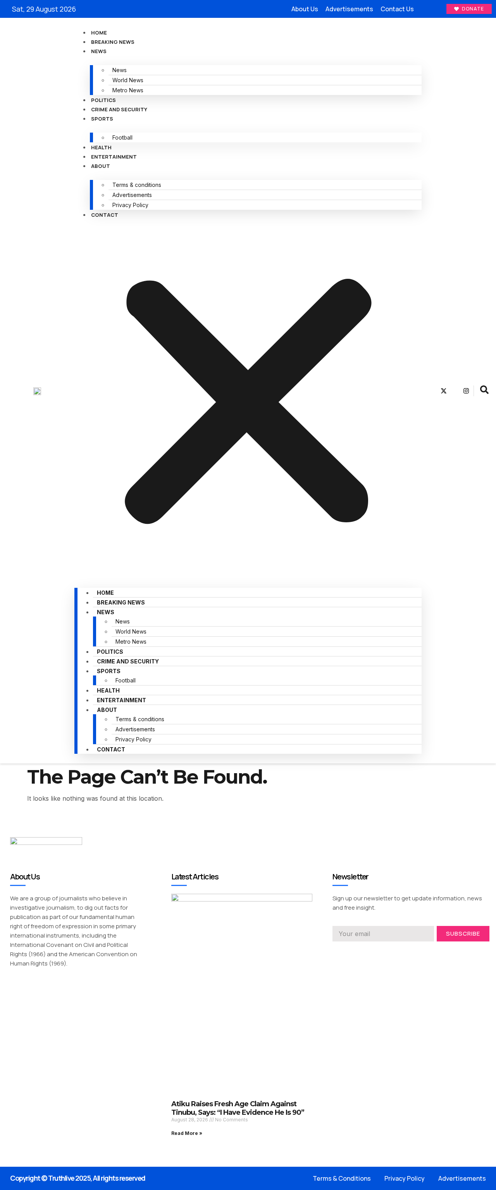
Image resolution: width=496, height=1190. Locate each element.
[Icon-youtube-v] (455, 391)
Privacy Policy (130, 205)
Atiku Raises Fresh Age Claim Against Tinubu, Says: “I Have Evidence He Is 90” (237, 1108)
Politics (103, 100)
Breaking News (112, 41)
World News (127, 80)
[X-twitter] (444, 391)
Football (122, 137)
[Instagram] (466, 391)
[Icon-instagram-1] (363, 952)
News (99, 51)
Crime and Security (119, 109)
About (100, 165)
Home (99, 32)
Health (101, 147)
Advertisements (132, 195)
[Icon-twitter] (349, 952)
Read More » (186, 1133)
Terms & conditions (136, 184)
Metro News (127, 90)
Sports (102, 118)
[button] (248, 398)
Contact (104, 214)
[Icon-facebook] (432, 391)
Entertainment (114, 156)
